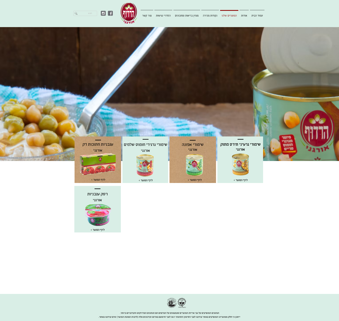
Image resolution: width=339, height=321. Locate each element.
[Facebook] (110, 13)
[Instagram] (103, 13)
